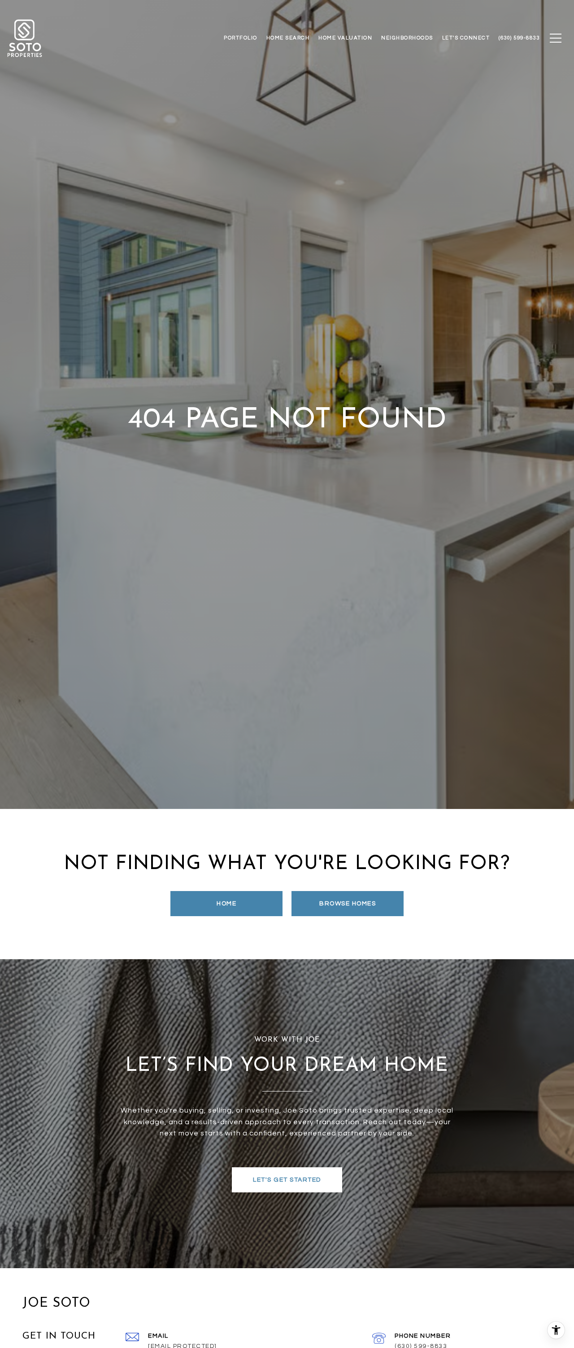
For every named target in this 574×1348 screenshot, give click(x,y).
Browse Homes (347, 903)
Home (226, 903)
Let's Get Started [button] (287, 1180)
